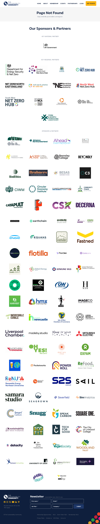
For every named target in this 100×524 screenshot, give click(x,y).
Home (39, 3)
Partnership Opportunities (44, 515)
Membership (54, 3)
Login (82, 3)
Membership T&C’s (74, 515)
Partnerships (72, 3)
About (45, 3)
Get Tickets (91, 3)
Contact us (49, 518)
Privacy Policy (40, 518)
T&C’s (54, 515)
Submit (79, 506)
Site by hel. (63, 518)
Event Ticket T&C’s (62, 515)
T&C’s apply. (7, 507)
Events (63, 3)
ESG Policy (56, 518)
